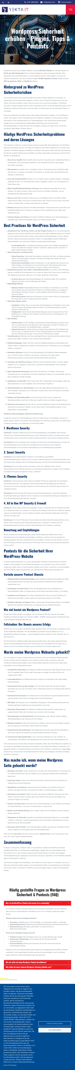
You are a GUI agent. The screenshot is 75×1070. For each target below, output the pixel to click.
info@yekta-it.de (48, 2)
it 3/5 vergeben (4, 978)
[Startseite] (15, 10)
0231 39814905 (32, 2)
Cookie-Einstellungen (10, 1065)
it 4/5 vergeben (6, 978)
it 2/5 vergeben (2, 978)
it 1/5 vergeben (1, 978)
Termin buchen (66, 2)
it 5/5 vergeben (7, 978)
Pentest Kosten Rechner (23, 620)
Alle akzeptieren (54, 1030)
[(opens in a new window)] (4, 2)
